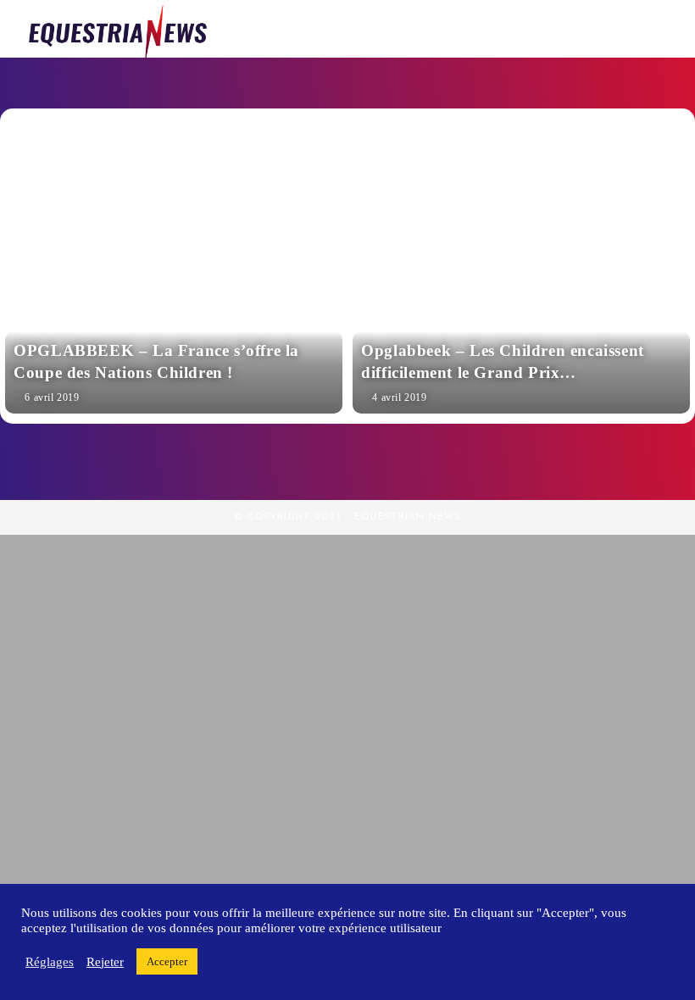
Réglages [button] (49, 962)
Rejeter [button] (105, 962)
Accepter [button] (167, 961)
